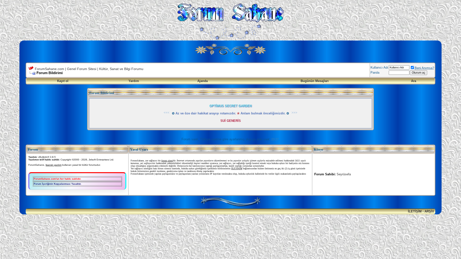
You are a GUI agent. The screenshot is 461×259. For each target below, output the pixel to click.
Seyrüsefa (344, 174)
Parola (374, 72)
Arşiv (429, 211)
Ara (413, 81)
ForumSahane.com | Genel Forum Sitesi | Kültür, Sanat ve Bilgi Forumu (89, 69)
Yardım (133, 81)
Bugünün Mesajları (315, 81)
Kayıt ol (62, 81)
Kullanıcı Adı (379, 67)
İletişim (415, 211)
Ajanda (202, 81)
